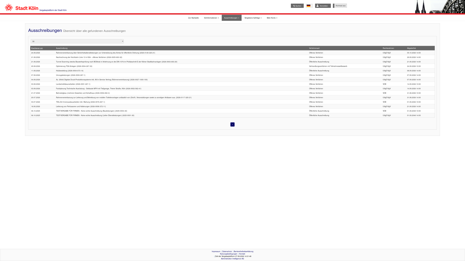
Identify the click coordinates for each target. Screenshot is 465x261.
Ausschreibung (61, 48)
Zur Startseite (193, 18)
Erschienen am (37, 48)
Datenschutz (227, 251)
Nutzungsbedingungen (228, 254)
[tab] (193, 18)
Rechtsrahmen (388, 48)
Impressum (216, 251)
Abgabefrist (411, 48)
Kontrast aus (340, 5)
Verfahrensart (314, 48)
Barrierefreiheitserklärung (243, 251)
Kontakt (242, 254)
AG (232, 258)
